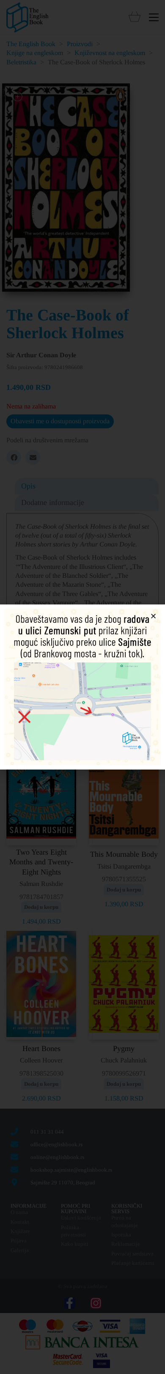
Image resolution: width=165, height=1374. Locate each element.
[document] (82, 687)
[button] (153, 616)
